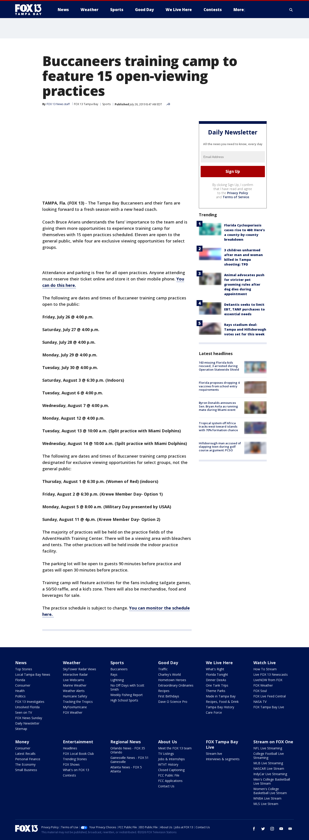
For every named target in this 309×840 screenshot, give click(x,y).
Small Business (26, 770)
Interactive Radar (75, 674)
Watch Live (264, 662)
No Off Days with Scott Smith (127, 687)
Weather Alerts (74, 691)
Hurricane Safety (75, 696)
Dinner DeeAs (216, 680)
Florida (20, 680)
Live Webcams (73, 680)
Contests (69, 775)
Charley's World (169, 674)
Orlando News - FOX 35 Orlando (127, 750)
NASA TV (259, 701)
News (20, 662)
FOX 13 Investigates (29, 701)
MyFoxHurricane (75, 707)
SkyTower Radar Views (79, 669)
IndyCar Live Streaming (270, 774)
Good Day (168, 662)
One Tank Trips (217, 685)
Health (20, 691)
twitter (263, 828)
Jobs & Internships (171, 759)
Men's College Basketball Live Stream (271, 781)
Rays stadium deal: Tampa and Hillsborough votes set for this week (245, 329)
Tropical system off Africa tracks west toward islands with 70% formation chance (218, 426)
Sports (106, 104)
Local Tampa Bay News (32, 674)
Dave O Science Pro (172, 701)
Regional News (125, 741)
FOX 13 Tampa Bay (86, 104)
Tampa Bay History (220, 707)
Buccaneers (119, 669)
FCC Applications (170, 781)
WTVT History (168, 764)
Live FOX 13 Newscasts (270, 674)
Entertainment (78, 741)
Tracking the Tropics (78, 701)
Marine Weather (74, 685)
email (290, 828)
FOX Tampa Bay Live (268, 707)
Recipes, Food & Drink (222, 701)
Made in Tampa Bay (220, 696)
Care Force (214, 712)
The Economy (25, 764)
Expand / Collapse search (291, 9)
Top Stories (23, 669)
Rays (113, 674)
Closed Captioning (171, 770)
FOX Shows (71, 764)
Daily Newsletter (27, 723)
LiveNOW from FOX (267, 680)
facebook (254, 828)
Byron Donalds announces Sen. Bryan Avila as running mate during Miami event (218, 406)
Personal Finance (27, 759)
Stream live (214, 753)
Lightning (117, 680)
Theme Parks (215, 691)
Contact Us (166, 786)
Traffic (163, 669)
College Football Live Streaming (268, 755)
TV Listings (166, 753)
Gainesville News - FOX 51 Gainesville (129, 759)
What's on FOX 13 (76, 770)
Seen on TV (23, 712)
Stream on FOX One (273, 741)
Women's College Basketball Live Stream (270, 791)
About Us (167, 741)
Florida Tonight (217, 674)
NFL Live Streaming (267, 748)
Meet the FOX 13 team (175, 748)
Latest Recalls (25, 753)
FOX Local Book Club (78, 753)
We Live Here (219, 662)
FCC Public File (168, 775)
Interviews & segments (223, 759)
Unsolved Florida (27, 707)
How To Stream (265, 669)
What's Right (215, 669)
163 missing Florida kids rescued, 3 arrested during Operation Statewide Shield (219, 366)
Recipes (163, 691)
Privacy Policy (237, 193)
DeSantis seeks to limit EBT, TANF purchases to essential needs (244, 309)
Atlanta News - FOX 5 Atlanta (126, 769)
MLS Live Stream (265, 804)
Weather (72, 662)
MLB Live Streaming (268, 763)
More (238, 9)
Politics (20, 696)
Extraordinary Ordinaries (175, 685)
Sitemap (21, 729)
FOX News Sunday (28, 718)
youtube (281, 828)
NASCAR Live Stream (268, 768)
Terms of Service (236, 197)
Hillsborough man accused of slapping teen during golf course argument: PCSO (220, 446)
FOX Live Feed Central (269, 696)
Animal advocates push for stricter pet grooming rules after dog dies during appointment (244, 284)
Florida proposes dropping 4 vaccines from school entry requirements (219, 386)
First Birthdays (168, 696)
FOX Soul (260, 691)
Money (22, 741)
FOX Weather (72, 712)
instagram (272, 828)
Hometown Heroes (172, 680)
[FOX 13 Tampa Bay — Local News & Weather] (30, 9)
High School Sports (124, 700)
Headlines (70, 748)
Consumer (22, 685)
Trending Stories (75, 759)
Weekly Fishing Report (126, 695)
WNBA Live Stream (267, 798)
